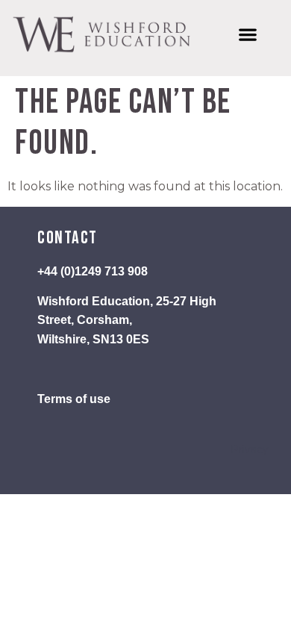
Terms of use (73, 399)
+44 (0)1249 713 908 (92, 271)
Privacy (250, 449)
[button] (247, 34)
